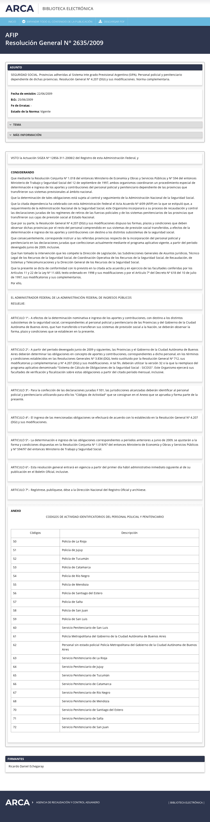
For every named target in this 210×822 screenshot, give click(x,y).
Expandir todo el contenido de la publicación (59, 21)
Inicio (12, 21)
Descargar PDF (114, 21)
